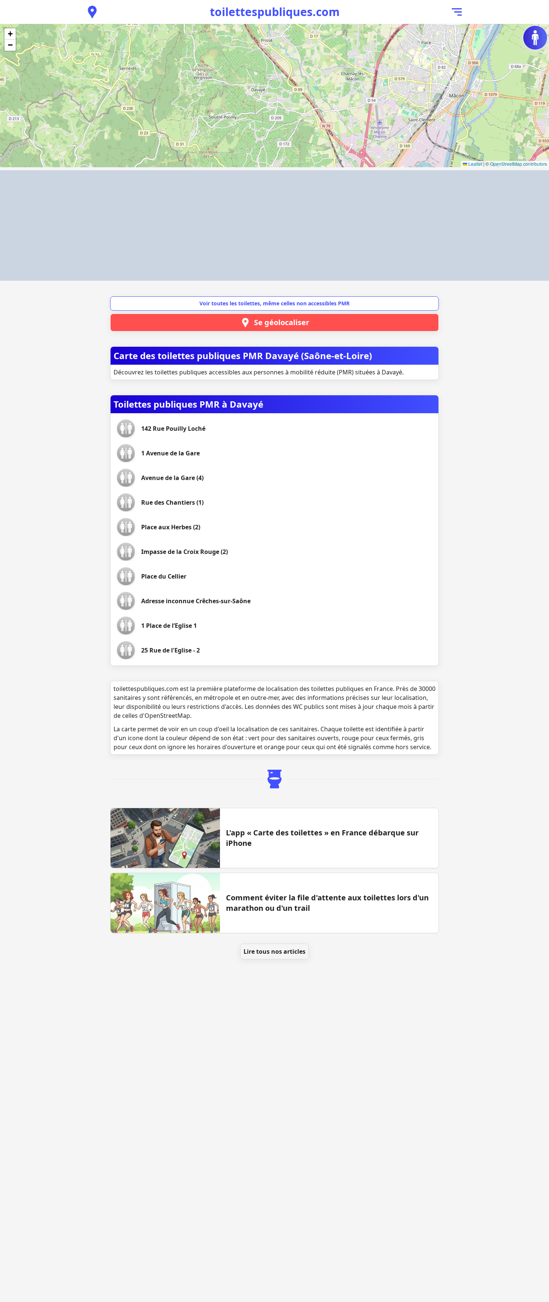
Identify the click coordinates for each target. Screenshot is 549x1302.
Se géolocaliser (281, 322)
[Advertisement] (274, 225)
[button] (10, 34)
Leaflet (474, 164)
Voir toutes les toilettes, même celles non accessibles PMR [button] (274, 303)
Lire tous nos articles (274, 951)
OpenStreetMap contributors (518, 164)
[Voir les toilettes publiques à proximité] (92, 11)
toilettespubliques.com (274, 11)
